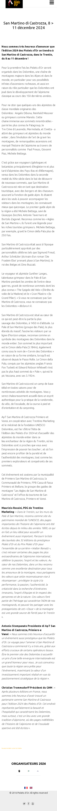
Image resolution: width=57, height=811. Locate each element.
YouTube (33, 804)
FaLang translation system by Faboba (12, 748)
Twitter (24, 804)
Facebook (28, 804)
